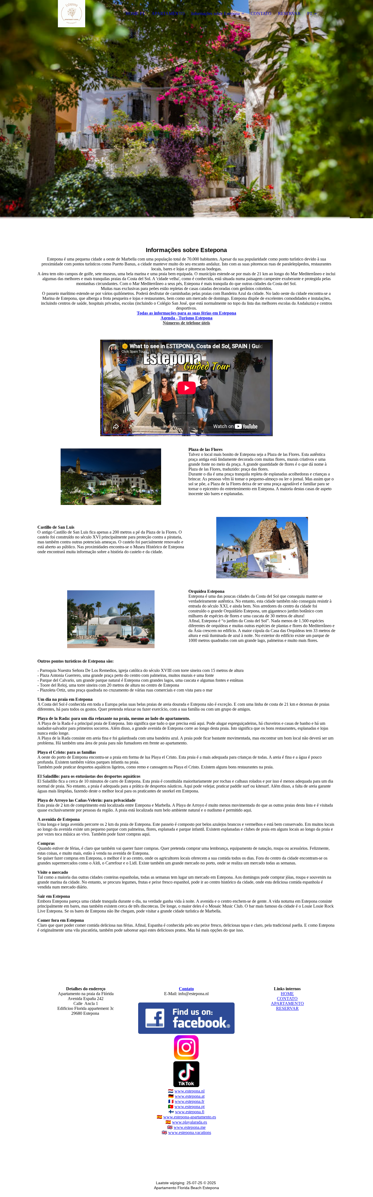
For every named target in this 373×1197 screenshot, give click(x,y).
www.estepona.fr (189, 1101)
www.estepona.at (190, 1096)
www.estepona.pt (189, 1106)
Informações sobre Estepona (215, 13)
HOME (287, 993)
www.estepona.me (190, 1127)
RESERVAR (289, 13)
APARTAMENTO (168, 13)
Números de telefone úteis (186, 323)
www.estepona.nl (189, 1091)
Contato (186, 988)
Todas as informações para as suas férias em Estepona (186, 313)
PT (309, 13)
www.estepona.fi (189, 1111)
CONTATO (261, 13)
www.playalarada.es (189, 1122)
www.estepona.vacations (189, 1132)
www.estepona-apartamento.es (189, 1117)
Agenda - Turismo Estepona (186, 318)
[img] (71, 13)
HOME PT (135, 13)
